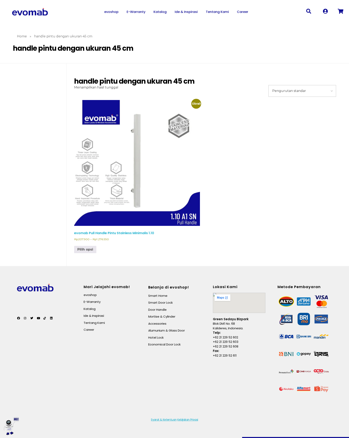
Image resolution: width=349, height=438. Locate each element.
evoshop (111, 11)
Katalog (160, 11)
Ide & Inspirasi (186, 11)
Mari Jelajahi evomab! (107, 286)
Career (242, 11)
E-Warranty (136, 11)
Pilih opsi (85, 249)
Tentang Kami (217, 11)
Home (22, 36)
